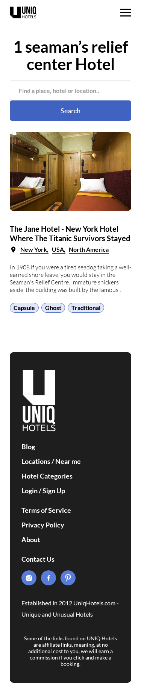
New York (33, 249)
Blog (28, 446)
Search (70, 110)
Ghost (53, 307)
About (30, 539)
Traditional (85, 307)
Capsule (24, 307)
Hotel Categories (47, 476)
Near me (68, 461)
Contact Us (38, 559)
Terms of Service (46, 510)
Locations (35, 461)
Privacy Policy (42, 525)
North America (89, 249)
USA (58, 249)
